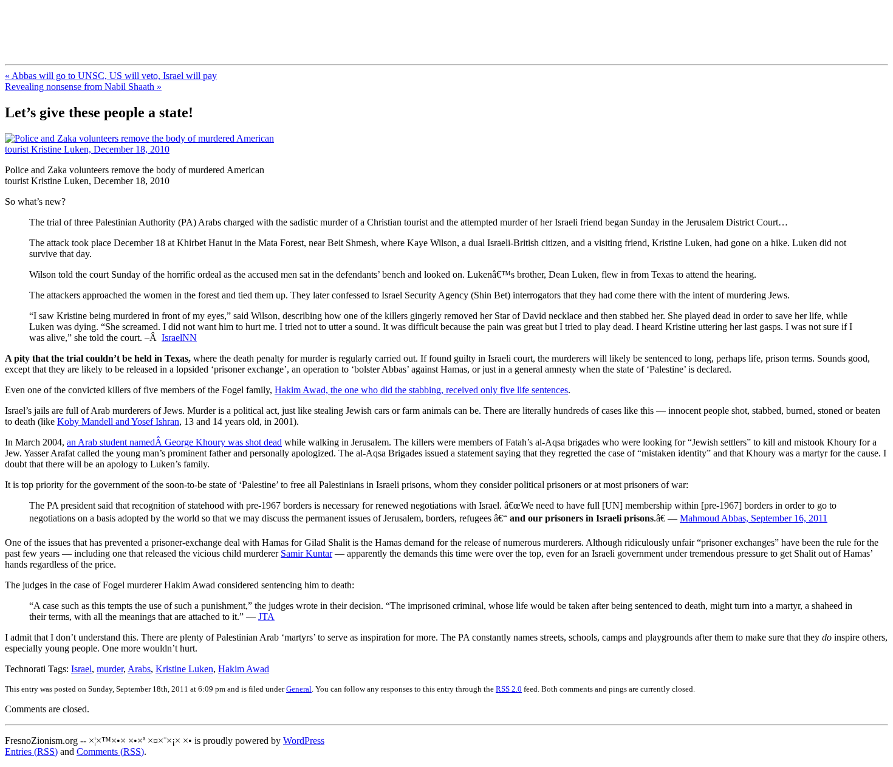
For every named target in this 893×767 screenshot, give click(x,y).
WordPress (303, 740)
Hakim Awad (243, 669)
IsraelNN (179, 337)
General (299, 688)
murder (110, 669)
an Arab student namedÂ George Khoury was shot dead (174, 442)
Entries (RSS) (31, 751)
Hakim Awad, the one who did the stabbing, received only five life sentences (421, 390)
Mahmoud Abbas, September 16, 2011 (753, 518)
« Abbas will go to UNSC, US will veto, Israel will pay (111, 76)
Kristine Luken (184, 669)
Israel (81, 669)
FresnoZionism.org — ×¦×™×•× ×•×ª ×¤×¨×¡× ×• (202, 24)
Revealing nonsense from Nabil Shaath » (83, 86)
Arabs (139, 669)
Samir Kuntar (306, 553)
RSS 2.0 (509, 688)
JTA (266, 616)
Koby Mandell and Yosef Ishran (118, 421)
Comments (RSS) (110, 751)
